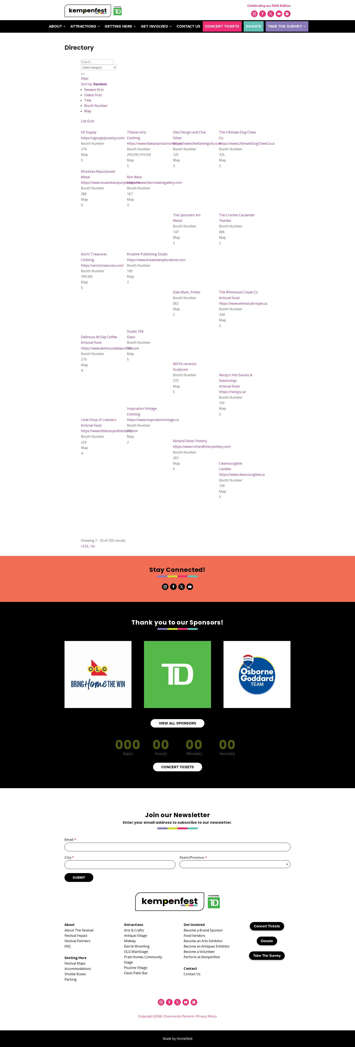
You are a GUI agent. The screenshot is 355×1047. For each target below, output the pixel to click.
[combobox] (235, 864)
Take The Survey (285, 26)
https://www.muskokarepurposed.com (110, 182)
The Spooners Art (187, 215)
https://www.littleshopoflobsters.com (109, 431)
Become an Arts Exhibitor (203, 941)
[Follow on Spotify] (287, 13)
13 (92, 546)
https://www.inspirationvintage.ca (153, 420)
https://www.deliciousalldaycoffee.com (110, 348)
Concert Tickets (222, 26)
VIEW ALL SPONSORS (177, 723)
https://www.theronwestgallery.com (154, 182)
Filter (85, 78)
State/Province (193, 857)
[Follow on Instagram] (254, 13)
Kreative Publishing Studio (147, 254)
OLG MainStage (136, 951)
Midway (130, 941)
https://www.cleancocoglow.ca (242, 474)
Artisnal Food (229, 298)
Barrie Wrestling (137, 946)
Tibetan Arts (136, 132)
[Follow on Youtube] (279, 13)
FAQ (68, 946)
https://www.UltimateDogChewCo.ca (246, 143)
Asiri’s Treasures (94, 254)
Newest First (94, 89)
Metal (85, 177)
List (83, 121)
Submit (79, 877)
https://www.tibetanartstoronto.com (155, 143)
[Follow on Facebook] (262, 13)
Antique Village (135, 935)
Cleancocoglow (230, 463)
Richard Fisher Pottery (190, 441)
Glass (131, 337)
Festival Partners (77, 941)
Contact (190, 968)
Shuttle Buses (75, 974)
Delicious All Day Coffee (99, 337)
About (55, 26)
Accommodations (78, 968)
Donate (253, 26)
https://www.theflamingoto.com (197, 143)
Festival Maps (75, 963)
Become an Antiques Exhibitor (207, 946)
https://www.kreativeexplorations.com (156, 260)
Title (87, 100)
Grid (90, 121)
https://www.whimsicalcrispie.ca (243, 303)
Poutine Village (135, 967)
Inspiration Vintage (142, 408)
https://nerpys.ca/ (232, 392)
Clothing (133, 138)
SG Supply (88, 132)
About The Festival (79, 930)
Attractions (83, 26)
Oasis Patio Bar (136, 973)
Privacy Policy (206, 1016)
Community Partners (179, 1016)
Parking (71, 979)
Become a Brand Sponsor (203, 930)
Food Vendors (194, 935)
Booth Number (96, 105)
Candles (225, 469)
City (69, 857)
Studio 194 (135, 331)
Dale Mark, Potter (187, 292)
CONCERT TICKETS (177, 767)
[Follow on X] (270, 13)
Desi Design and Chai (189, 132)
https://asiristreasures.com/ (102, 265)
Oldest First (93, 95)
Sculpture (180, 369)
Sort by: (94, 84)
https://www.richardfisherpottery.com (202, 446)
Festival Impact (76, 935)
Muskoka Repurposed (98, 171)
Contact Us (188, 26)
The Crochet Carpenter (237, 215)
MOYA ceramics (185, 364)
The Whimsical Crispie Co (238, 292)
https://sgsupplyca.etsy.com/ (103, 138)
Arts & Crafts (134, 930)
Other (177, 138)
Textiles (225, 220)
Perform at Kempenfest (202, 957)
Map (87, 111)
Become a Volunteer (199, 951)
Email (70, 840)
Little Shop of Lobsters (98, 420)
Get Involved (154, 26)
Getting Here (118, 26)
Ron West (134, 177)
